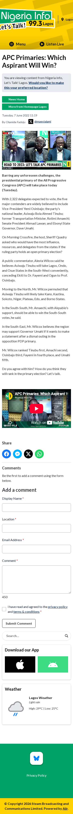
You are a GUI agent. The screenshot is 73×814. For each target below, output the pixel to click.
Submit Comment (19, 623)
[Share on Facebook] (6, 453)
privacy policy (58, 607)
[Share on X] (28, 453)
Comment (10, 560)
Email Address (13, 540)
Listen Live (55, 44)
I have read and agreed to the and (38, 609)
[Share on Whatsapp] (39, 453)
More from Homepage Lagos (28, 106)
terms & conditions (26, 611)
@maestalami (42, 121)
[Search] (66, 635)
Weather (13, 689)
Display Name (13, 498)
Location (9, 519)
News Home (17, 99)
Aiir (65, 808)
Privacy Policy (36, 775)
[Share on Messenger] (17, 453)
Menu (21, 44)
